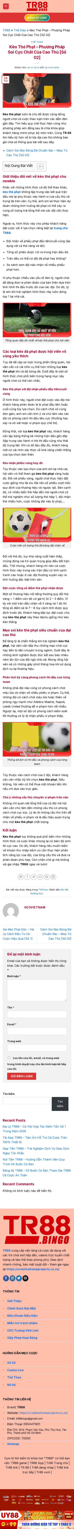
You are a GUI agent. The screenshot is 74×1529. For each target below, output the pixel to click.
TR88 (6, 30)
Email (11, 1024)
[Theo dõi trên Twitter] (19, 1278)
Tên (10, 1007)
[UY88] (37, 1515)
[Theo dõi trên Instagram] (12, 1278)
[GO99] (37, 1524)
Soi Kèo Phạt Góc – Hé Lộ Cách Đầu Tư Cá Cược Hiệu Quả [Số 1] (18, 934)
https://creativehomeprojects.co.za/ (33, 1269)
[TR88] (37, 6)
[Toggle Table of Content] (38, 166)
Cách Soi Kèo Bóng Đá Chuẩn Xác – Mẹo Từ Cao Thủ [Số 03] (55, 934)
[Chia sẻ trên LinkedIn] (53, 877)
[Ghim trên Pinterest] (47, 877)
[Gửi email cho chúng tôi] (25, 1278)
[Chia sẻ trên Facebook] (27, 877)
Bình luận (14, 976)
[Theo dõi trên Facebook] (6, 1278)
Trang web (14, 1041)
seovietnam (52, 67)
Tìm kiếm (9, 1093)
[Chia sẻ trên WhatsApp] (21, 877)
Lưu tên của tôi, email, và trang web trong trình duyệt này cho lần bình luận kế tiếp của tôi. (36, 1063)
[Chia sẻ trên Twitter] (34, 877)
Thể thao (20, 30)
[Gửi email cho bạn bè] (40, 877)
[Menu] (6, 6)
